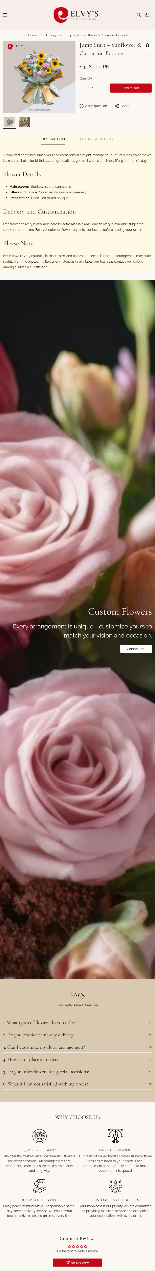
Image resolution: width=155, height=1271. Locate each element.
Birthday (50, 35)
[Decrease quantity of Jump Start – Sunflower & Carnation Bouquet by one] (84, 88)
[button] (147, 15)
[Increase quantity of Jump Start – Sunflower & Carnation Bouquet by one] (101, 88)
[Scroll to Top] (147, 1249)
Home (32, 35)
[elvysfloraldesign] (77, 15)
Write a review (77, 1262)
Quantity (86, 78)
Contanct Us (136, 649)
